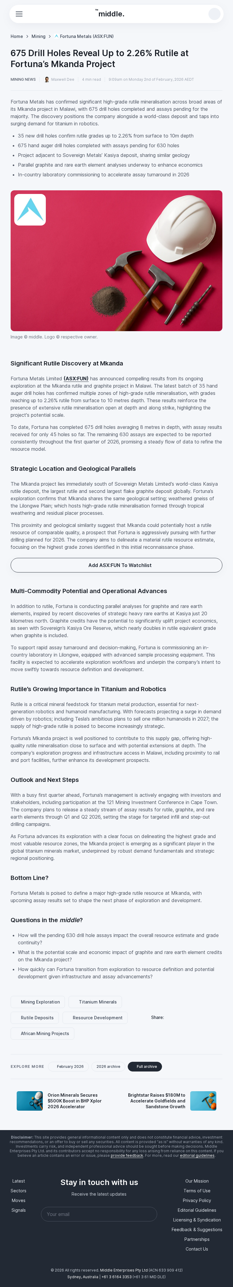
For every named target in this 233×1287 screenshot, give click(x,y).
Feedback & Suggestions (197, 1229)
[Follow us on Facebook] (85, 1247)
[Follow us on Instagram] (99, 1247)
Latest (18, 1180)
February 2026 (71, 1066)
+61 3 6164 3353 (117, 1277)
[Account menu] (201, 14)
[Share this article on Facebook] (187, 1017)
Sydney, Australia (82, 1277)
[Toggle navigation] (18, 13)
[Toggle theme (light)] (188, 14)
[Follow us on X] (114, 1247)
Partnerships (197, 1239)
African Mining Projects (46, 1033)
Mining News (23, 78)
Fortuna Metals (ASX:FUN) (87, 35)
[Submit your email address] (150, 1214)
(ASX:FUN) (76, 378)
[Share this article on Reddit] (202, 1017)
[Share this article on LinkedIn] (173, 1017)
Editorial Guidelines (197, 1210)
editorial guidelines (197, 1155)
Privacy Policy (197, 1200)
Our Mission (197, 1180)
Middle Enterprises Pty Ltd (124, 1270)
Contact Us (197, 1248)
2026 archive (109, 1066)
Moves (18, 1200)
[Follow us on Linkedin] (70, 1247)
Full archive (149, 1066)
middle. (110, 13)
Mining (39, 35)
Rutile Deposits (38, 1017)
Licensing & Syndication (197, 1219)
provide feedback (127, 1155)
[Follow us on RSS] (128, 1247)
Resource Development (99, 1017)
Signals (19, 1210)
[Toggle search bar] (214, 14)
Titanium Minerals (100, 1001)
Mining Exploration (41, 1001)
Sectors (18, 1190)
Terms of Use (197, 1190)
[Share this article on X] (216, 1017)
